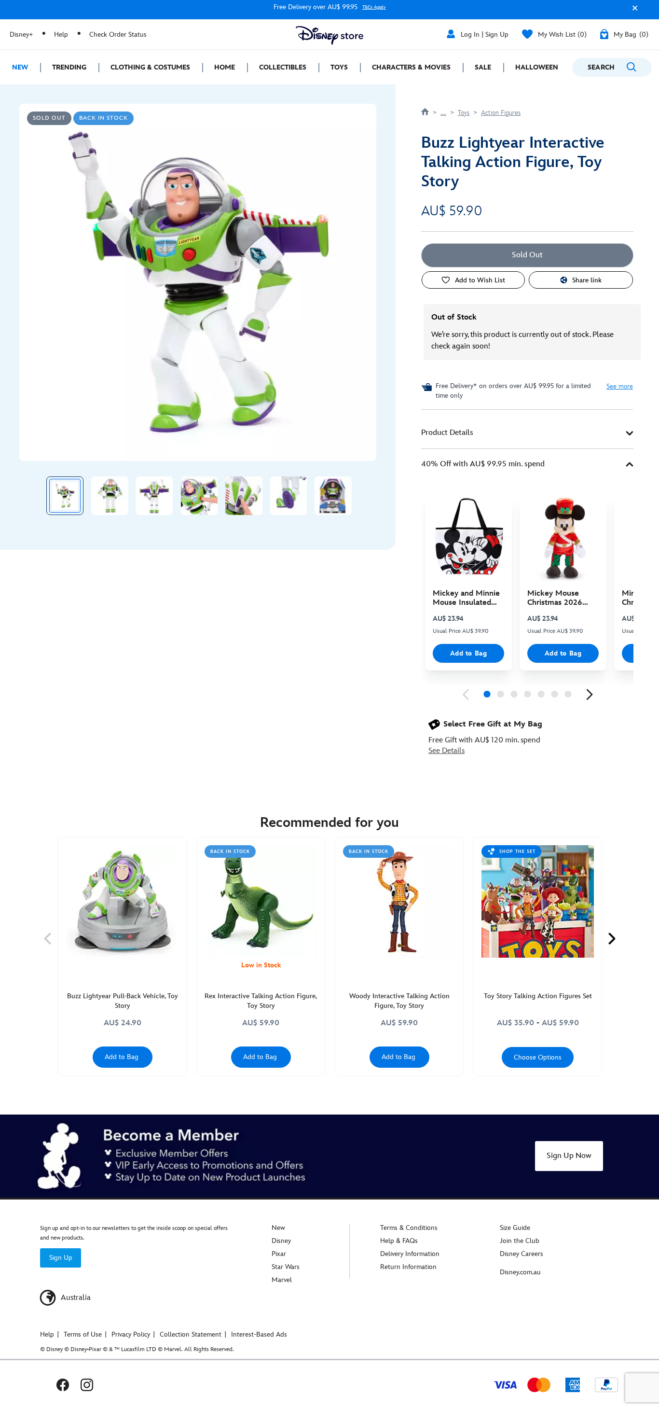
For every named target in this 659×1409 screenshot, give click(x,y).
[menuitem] (20, 67)
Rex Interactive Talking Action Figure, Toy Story (261, 1001)
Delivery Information (409, 1254)
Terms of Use (83, 1334)
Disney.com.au (520, 1272)
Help (61, 34)
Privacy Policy (130, 1334)
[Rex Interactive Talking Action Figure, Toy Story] (261, 901)
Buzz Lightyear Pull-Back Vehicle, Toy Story (122, 1001)
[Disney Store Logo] (329, 35)
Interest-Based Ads (259, 1334)
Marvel (282, 1280)
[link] (465, 694)
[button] (632, 11)
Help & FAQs (399, 1241)
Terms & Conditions (409, 1228)
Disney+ (21, 34)
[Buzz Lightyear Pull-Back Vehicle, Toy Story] (122, 901)
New (278, 1228)
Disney (281, 1241)
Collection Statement (190, 1334)
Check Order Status (118, 34)
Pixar (279, 1254)
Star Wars (286, 1267)
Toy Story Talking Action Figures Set (538, 996)
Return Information (408, 1267)
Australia (75, 1297)
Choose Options (538, 1057)
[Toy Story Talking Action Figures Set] (537, 901)
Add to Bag (468, 653)
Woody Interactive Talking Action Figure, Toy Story (399, 1001)
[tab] (527, 433)
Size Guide (515, 1228)
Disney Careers (521, 1254)
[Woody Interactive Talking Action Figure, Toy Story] (399, 901)
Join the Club (519, 1241)
